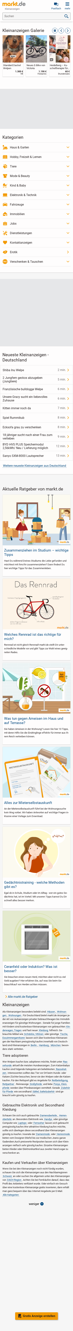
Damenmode (43, 1134)
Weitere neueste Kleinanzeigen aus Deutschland (34, 466)
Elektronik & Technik (23, 195)
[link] (13, 56)
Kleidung (43, 1030)
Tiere (13, 166)
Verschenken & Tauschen (26, 261)
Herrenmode (63, 1134)
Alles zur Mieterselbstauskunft (28, 803)
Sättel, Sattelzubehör (43, 1091)
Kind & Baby (18, 185)
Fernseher (39, 1123)
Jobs (13, 223)
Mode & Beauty (20, 176)
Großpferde (36, 1084)
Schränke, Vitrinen (33, 1034)
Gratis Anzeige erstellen (39, 1316)
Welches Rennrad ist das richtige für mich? (32, 636)
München (56, 1045)
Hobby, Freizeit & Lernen (26, 157)
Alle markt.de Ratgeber (23, 996)
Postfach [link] (56, 8)
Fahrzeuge (17, 204)
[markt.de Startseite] (13, 3)
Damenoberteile (48, 1115)
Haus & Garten (19, 147)
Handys (48, 1119)
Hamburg (44, 1045)
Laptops (22, 1123)
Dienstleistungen (21, 233)
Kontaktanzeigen (21, 242)
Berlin (34, 1045)
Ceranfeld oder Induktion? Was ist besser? (30, 969)
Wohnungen (14, 1015)
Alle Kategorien (11, 1194)
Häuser (51, 1011)
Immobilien (17, 214)
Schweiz (7, 1176)
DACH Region (14, 1179)
